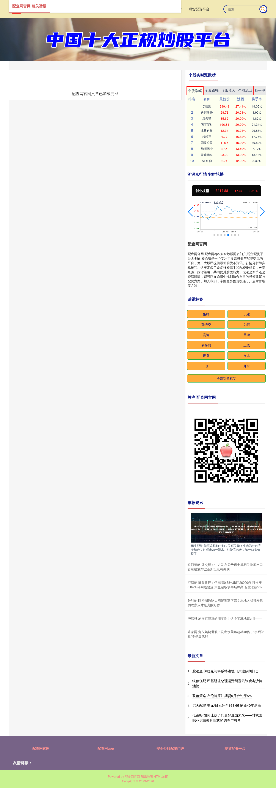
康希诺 (206, 118)
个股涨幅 (195, 90)
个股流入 (228, 90)
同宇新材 (207, 124)
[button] (190, 212)
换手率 (260, 90)
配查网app (105, 748)
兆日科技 (207, 130)
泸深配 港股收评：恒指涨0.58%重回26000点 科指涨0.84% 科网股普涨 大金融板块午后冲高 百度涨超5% (225, 584)
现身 (206, 355)
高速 (206, 334)
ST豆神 (207, 161)
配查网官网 (41, 748)
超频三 (206, 136)
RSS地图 (147, 776)
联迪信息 (207, 154)
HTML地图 (161, 776)
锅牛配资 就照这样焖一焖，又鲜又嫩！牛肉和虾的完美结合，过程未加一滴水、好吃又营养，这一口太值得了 (226, 549)
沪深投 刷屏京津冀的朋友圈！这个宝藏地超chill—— (225, 618)
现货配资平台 (199, 8)
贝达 (246, 314)
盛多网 (206, 345)
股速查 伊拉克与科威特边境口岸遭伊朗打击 (225, 670)
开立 (246, 366)
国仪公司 (207, 142)
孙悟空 (206, 324)
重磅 (246, 334)
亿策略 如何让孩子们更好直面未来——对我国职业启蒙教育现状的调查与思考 (227, 718)
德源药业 (207, 148)
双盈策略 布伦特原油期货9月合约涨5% (222, 695)
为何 (246, 324)
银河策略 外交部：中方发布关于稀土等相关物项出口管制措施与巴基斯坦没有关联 (225, 566)
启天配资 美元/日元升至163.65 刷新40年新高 (226, 705)
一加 (206, 366)
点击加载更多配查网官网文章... (95, 93)
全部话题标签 (226, 378)
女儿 (246, 355)
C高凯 (207, 106)
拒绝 (206, 314)
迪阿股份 (207, 112)
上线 (246, 345)
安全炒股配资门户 (170, 748)
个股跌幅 (212, 90)
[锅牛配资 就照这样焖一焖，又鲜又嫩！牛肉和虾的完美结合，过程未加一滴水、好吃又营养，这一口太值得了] (226, 527)
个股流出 (245, 90)
